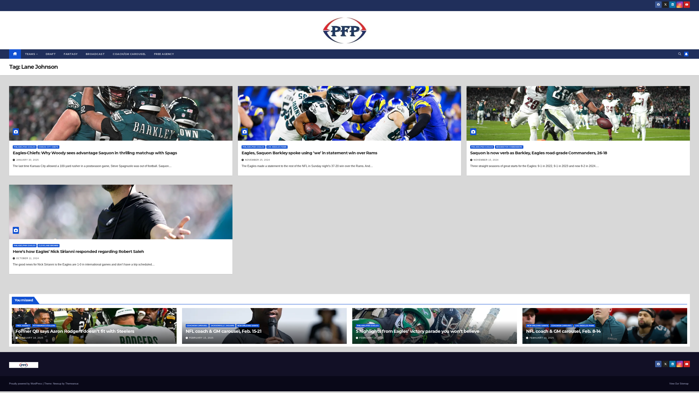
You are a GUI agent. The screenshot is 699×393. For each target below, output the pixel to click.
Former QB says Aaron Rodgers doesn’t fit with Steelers (74, 331)
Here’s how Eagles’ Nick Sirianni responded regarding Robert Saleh (78, 251)
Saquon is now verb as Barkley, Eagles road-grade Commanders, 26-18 (538, 152)
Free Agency (164, 54)
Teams (30, 54)
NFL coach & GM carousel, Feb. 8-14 (563, 331)
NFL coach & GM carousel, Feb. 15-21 (223, 331)
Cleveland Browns (48, 246)
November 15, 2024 (486, 160)
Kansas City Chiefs (48, 147)
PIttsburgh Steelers (44, 326)
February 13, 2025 (542, 338)
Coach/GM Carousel (129, 54)
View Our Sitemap (678, 383)
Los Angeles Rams (277, 147)
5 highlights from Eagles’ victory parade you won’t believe (417, 331)
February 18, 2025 (31, 338)
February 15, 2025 (201, 338)
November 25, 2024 (257, 160)
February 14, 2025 (371, 338)
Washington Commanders (509, 147)
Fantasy (71, 54)
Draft (51, 54)
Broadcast (95, 54)
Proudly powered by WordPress (26, 383)
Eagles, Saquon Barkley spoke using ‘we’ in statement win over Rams (309, 152)
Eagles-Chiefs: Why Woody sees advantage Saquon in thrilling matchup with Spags (95, 152)
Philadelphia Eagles (24, 147)
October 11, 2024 (27, 258)
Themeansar (71, 383)
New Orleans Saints (247, 326)
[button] (679, 53)
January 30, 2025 (27, 160)
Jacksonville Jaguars (222, 326)
